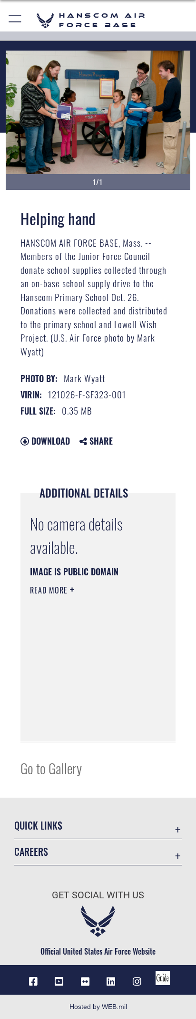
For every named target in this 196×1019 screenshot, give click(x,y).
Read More (50, 590)
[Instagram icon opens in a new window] (137, 982)
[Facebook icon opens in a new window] (33, 982)
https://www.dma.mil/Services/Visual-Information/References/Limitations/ (88, 724)
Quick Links (38, 825)
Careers (31, 852)
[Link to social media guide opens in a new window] (163, 978)
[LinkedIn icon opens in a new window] (111, 982)
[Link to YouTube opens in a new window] (59, 982)
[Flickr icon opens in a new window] (85, 982)
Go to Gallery (51, 768)
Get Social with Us (98, 895)
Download (49, 441)
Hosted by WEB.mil (98, 1006)
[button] (15, 20)
